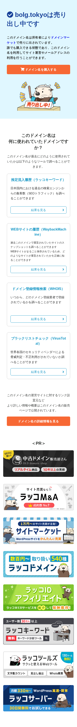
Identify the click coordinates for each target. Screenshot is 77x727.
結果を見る (38, 210)
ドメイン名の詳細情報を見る (38, 421)
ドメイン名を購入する (41, 69)
